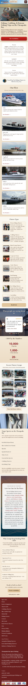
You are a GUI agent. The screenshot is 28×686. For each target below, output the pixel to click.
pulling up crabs (17, 508)
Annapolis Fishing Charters (9, 641)
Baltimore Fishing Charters (9, 646)
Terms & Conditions (7, 633)
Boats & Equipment (7, 604)
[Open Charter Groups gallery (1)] (8, 373)
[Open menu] (25, 1)
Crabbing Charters (6, 609)
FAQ (3, 626)
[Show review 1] (9, 333)
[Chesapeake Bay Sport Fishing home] (5, 1)
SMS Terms (5, 635)
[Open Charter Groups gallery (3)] (8, 383)
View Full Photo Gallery (14, 409)
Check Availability (14, 590)
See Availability (14, 38)
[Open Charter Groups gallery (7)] (8, 402)
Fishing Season (5, 616)
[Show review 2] (11, 333)
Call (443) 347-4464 (14, 594)
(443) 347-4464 (13, 1)
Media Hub (4, 614)
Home (3, 601)
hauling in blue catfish (11, 510)
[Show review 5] (16, 333)
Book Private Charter (7, 623)
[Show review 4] (14, 333)
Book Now (14, 305)
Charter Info (5, 606)
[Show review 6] (18, 333)
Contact (4, 618)
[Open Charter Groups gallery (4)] (20, 383)
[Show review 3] (13, 333)
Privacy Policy (5, 628)
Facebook (4, 677)
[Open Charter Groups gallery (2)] (20, 373)
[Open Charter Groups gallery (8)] (20, 402)
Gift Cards (4, 621)
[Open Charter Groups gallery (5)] (8, 393)
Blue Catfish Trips (6, 611)
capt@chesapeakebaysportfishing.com (12, 675)
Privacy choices (6, 631)
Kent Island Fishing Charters (9, 643)
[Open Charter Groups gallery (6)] (20, 393)
